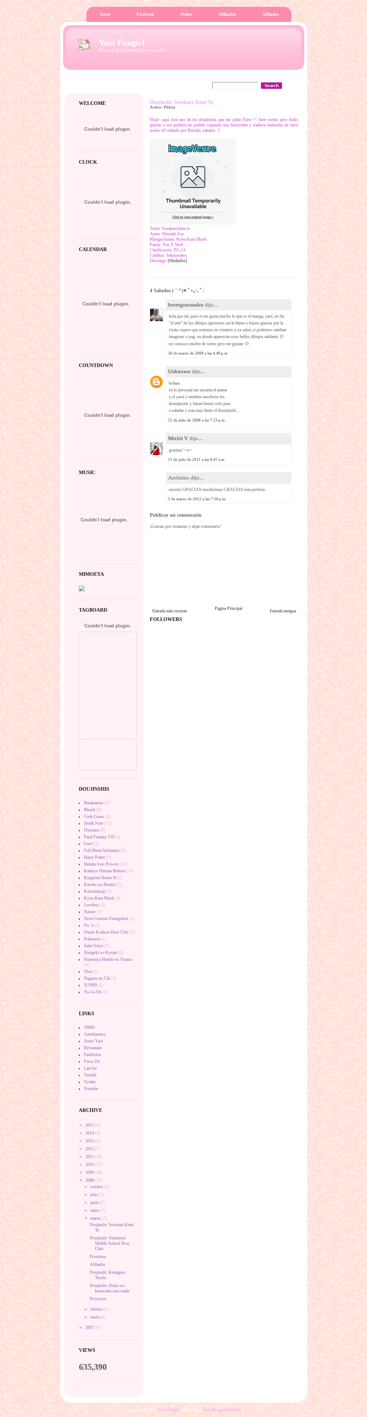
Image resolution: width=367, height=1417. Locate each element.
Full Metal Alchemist (101, 850)
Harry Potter (94, 857)
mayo (95, 1210)
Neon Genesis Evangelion (106, 918)
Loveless (91, 904)
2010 (90, 1164)
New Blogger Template (222, 1409)
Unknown (179, 371)
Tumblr (90, 1075)
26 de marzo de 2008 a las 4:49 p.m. (198, 353)
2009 (90, 1172)
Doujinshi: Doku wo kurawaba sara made (109, 1288)
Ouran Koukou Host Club (106, 932)
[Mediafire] (177, 260)
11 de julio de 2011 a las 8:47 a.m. (196, 459)
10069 (89, 1027)
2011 (90, 1156)
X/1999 (90, 985)
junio (95, 1202)
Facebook (145, 14)
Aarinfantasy (95, 1034)
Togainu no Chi (97, 978)
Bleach (89, 809)
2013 (90, 1140)
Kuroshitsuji (94, 891)
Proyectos (98, 1298)
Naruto (90, 911)
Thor (88, 971)
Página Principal (228, 608)
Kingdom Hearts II (100, 877)
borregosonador (186, 305)
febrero (97, 1309)
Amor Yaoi (93, 1041)
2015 (90, 1125)
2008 (90, 1180)
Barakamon (93, 802)
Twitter (90, 1081)
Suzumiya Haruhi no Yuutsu (108, 959)
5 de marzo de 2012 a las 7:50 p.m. (197, 499)
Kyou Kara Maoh (99, 898)
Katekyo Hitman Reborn (104, 870)
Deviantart (92, 1047)
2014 (90, 1133)
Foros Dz (92, 1061)
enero (95, 1317)
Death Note (93, 823)
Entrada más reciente (169, 610)
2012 (90, 1148)
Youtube (91, 1088)
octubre (97, 1186)
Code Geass (94, 816)
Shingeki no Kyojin (100, 952)
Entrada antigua (283, 610)
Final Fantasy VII (99, 836)
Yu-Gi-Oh (92, 991)
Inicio (105, 14)
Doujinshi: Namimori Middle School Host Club (109, 1243)
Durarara (91, 830)
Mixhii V (178, 438)
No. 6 (89, 925)
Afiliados (270, 14)
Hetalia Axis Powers (101, 864)
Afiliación (227, 14)
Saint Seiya (93, 945)
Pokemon (92, 938)
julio (94, 1194)
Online (186, 14)
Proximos (98, 1256)
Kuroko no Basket (99, 884)
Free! (88, 843)
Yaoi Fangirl (122, 42)
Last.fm (90, 1068)
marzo (96, 1218)
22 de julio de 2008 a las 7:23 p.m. (197, 420)
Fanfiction (92, 1054)
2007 (90, 1327)
